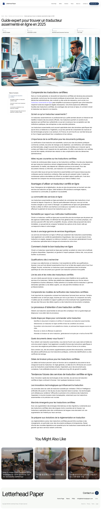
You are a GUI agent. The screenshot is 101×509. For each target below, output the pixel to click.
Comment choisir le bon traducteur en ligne (17, 104)
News (6, 16)
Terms (93, 503)
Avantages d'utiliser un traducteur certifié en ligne (17, 100)
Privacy (88, 503)
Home (2, 16)
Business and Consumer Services (16, 16)
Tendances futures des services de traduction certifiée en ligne (18, 111)
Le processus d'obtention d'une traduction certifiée (17, 108)
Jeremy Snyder (6, 32)
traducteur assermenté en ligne (41, 102)
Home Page (60, 498)
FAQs (73, 498)
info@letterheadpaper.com (85, 498)
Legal (97, 503)
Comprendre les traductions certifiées (16, 96)
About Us (83, 503)
